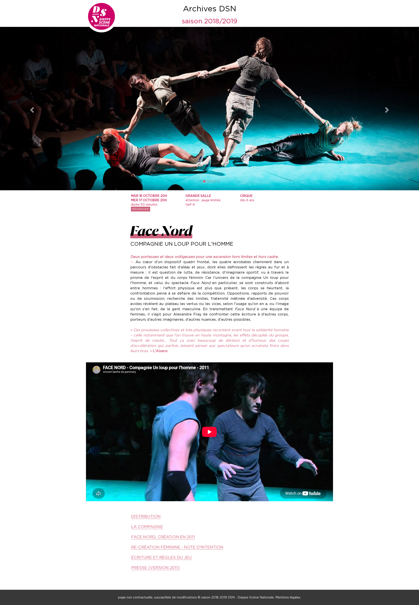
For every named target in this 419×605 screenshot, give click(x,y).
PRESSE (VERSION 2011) (155, 567)
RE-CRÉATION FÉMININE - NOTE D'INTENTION (177, 547)
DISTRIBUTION (146, 516)
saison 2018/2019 (209, 21)
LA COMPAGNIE (147, 526)
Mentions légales (287, 597)
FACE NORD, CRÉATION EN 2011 (163, 537)
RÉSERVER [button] (140, 209)
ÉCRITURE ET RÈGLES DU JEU (161, 557)
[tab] (209, 526)
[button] (31, 108)
